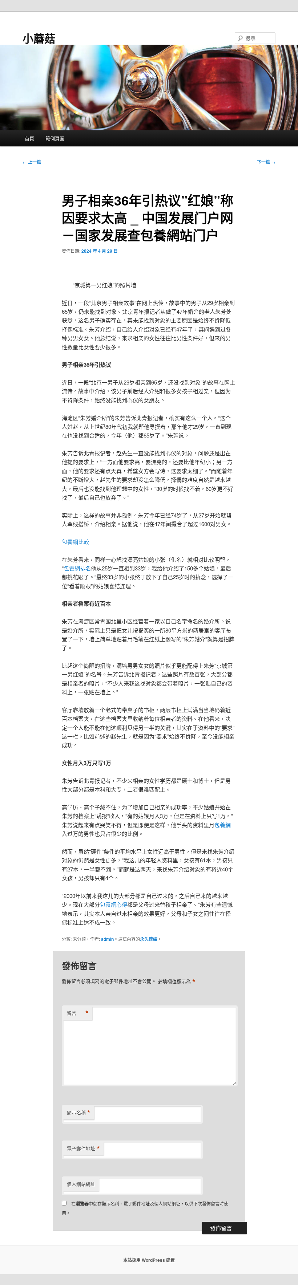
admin (107, 939)
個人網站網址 (81, 1183)
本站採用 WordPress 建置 (149, 1260)
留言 (78, 1013)
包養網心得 (113, 904)
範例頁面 (54, 138)
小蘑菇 (39, 38)
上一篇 (32, 162)
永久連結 (148, 939)
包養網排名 (77, 568)
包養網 (222, 825)
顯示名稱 (78, 1112)
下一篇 (266, 162)
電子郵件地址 (83, 1148)
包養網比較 (75, 541)
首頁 (29, 138)
